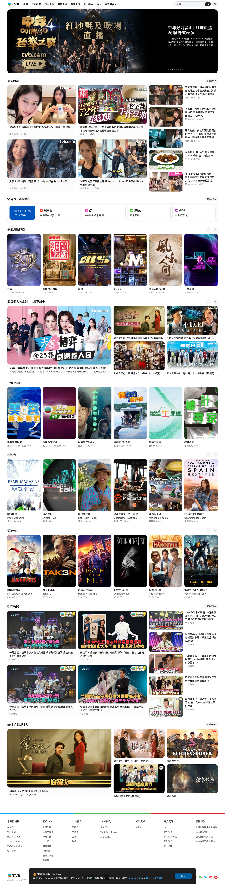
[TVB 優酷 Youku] (205, 877)
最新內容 (13, 81)
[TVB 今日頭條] (211, 877)
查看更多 (211, 80)
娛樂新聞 (13, 606)
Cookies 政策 (134, 877)
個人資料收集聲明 (155, 877)
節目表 (11, 199)
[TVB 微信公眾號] (200, 877)
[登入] (215, 4)
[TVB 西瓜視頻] (216, 877)
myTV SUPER (17, 724)
